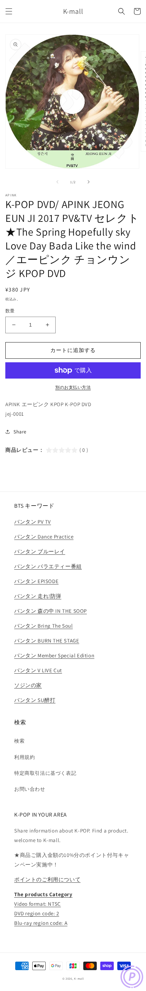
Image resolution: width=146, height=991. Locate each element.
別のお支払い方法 (73, 387)
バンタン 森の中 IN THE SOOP (50, 610)
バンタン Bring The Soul (43, 625)
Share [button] (20, 431)
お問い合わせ (29, 789)
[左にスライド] (57, 182)
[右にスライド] (88, 182)
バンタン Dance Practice (43, 536)
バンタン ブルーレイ (39, 551)
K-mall (79, 978)
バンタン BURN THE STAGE (46, 640)
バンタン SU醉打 (34, 700)
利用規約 (24, 757)
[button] (9, 11)
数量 (10, 311)
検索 (19, 741)
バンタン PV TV (32, 521)
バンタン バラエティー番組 (48, 566)
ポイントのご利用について (47, 879)
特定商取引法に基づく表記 (45, 773)
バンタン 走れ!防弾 (37, 596)
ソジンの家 (28, 685)
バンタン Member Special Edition (54, 655)
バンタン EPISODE (36, 581)
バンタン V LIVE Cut (38, 670)
